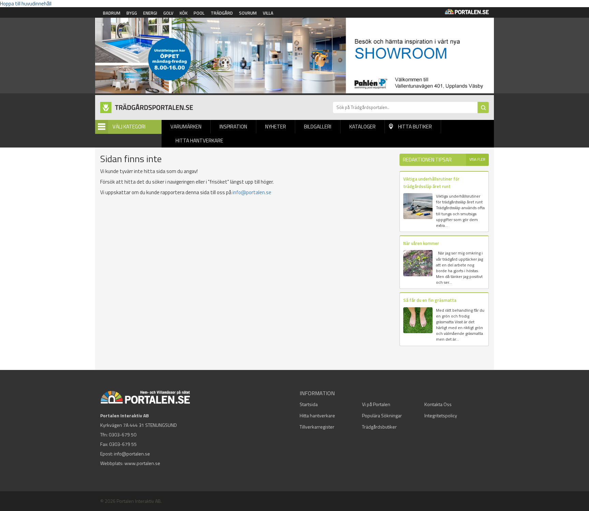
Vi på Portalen (376, 404)
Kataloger (362, 126)
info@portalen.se (251, 192)
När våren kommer (421, 243)
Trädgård (222, 13)
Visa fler (477, 159)
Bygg (131, 13)
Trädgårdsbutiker (379, 426)
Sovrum (248, 13)
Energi (150, 13)
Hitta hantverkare (199, 140)
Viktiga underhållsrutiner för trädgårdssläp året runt (431, 182)
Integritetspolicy (440, 415)
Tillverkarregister (317, 426)
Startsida (309, 404)
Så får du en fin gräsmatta (429, 300)
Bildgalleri (317, 126)
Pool (199, 13)
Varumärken (185, 126)
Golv (168, 13)
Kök (183, 13)
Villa (268, 13)
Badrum (111, 13)
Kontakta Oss (438, 404)
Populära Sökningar (382, 415)
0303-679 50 (122, 434)
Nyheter (275, 126)
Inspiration (233, 126)
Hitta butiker (415, 126)
